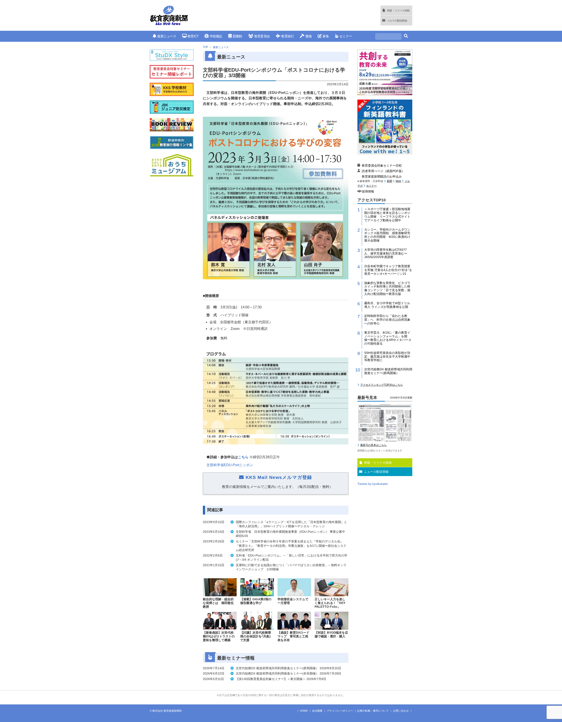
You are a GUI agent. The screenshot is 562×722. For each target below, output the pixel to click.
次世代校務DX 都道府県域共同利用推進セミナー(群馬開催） (388, 371)
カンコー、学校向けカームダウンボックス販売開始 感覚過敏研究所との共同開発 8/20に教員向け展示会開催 (387, 235)
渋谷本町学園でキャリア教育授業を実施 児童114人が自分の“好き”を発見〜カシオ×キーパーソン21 (388, 269)
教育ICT (192, 36)
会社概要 (317, 710)
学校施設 (216, 36)
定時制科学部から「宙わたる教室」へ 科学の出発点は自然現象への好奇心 (387, 319)
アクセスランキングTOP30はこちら (381, 384)
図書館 (237, 36)
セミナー (345, 36)
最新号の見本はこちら (373, 445)
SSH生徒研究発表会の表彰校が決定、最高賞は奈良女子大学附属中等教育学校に (387, 356)
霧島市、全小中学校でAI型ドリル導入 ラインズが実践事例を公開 (387, 305)
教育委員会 (262, 36)
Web (398, 181)
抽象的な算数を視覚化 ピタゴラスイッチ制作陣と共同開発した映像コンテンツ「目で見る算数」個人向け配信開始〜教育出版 (387, 288)
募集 (325, 36)
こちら (243, 457)
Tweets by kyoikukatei (372, 484)
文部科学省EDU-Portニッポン (229, 465)
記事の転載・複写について (373, 710)
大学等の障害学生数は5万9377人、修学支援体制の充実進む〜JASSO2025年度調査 (385, 253)
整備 (308, 36)
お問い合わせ (401, 710)
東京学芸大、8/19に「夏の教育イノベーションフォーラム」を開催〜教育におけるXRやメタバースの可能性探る (387, 338)
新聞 (389, 181)
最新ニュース (166, 36)
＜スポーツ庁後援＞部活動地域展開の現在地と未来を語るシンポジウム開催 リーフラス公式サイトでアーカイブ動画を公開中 (387, 214)
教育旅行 (287, 36)
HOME (304, 710)
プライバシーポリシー (340, 710)
